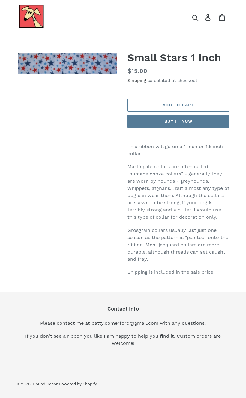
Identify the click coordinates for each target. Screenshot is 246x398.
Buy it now (178, 121)
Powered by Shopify (78, 384)
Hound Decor (45, 384)
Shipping (137, 80)
